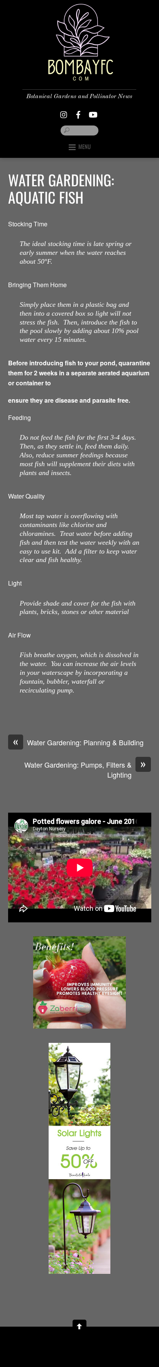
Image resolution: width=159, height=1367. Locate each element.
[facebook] (78, 113)
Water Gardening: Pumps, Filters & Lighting (85, 770)
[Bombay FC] (79, 74)
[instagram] (64, 113)
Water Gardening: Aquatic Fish (61, 188)
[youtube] (92, 113)
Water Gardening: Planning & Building (78, 743)
